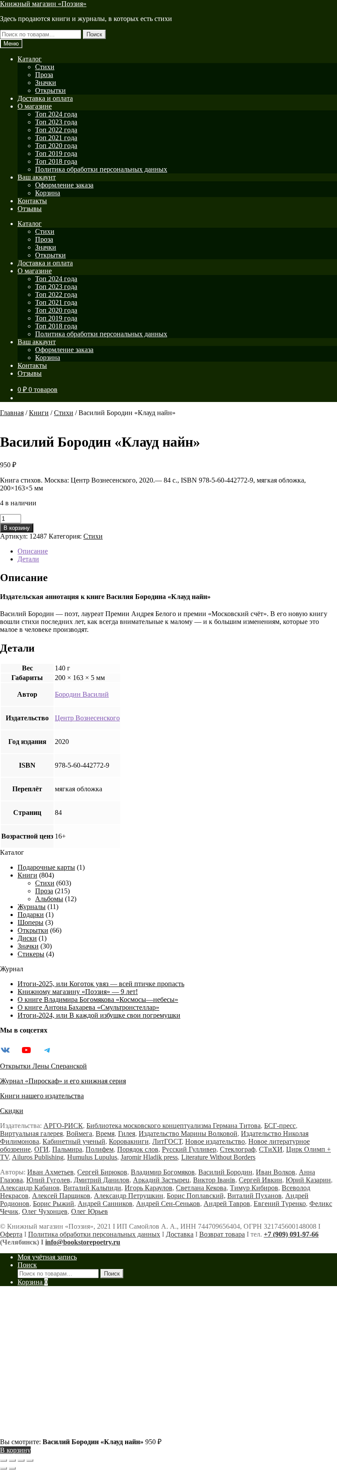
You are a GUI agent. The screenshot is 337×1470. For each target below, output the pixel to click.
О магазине (35, 106)
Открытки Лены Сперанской (43, 1066)
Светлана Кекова (201, 1188)
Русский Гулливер (189, 1149)
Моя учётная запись (47, 1257)
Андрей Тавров (227, 1203)
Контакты (32, 200)
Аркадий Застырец (161, 1180)
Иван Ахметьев (50, 1172)
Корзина (47, 193)
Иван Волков (275, 1172)
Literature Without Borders (218, 1157)
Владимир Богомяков (163, 1172)
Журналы (32, 906)
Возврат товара (222, 1234)
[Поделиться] (21, 1460)
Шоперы (30, 922)
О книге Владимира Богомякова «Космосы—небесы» (98, 999)
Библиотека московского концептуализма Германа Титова (173, 1125)
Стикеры (31, 954)
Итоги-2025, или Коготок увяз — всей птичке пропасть (101, 983)
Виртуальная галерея (31, 1133)
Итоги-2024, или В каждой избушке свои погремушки (99, 1015)
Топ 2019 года (56, 153)
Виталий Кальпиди (92, 1188)
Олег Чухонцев (45, 1211)
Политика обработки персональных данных (101, 169)
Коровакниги (129, 1141)
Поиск (94, 34)
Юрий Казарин (308, 1180)
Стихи (44, 67)
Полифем (100, 1149)
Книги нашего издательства (42, 1096)
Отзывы (30, 208)
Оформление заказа (64, 185)
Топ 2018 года (56, 161)
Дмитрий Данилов (101, 1180)
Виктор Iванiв (214, 1180)
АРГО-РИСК (63, 1125)
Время (105, 1133)
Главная (12, 412)
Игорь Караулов (148, 1188)
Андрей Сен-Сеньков (168, 1203)
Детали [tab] (28, 559)
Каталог (30, 59)
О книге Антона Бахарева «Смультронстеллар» (88, 1007)
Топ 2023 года (56, 122)
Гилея (126, 1133)
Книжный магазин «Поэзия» (43, 3)
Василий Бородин (225, 1172)
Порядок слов (137, 1149)
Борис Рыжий (53, 1203)
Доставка (180, 1234)
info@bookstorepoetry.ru (82, 1242)
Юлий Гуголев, (49, 1180)
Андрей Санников (105, 1203)
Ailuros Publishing (38, 1157)
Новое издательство (215, 1141)
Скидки (11, 1110)
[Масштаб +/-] (3, 1460)
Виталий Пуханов (254, 1195)
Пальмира (67, 1149)
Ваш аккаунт (37, 177)
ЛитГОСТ (167, 1141)
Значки (45, 82)
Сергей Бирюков (102, 1172)
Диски (27, 938)
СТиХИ (271, 1149)
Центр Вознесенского (87, 718)
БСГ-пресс (280, 1125)
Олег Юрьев (89, 1211)
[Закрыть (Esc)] (29, 1460)
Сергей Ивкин (260, 1180)
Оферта (11, 1234)
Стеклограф (237, 1149)
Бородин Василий (82, 694)
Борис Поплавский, (196, 1195)
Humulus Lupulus (92, 1157)
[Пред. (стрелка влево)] (3, 1468)
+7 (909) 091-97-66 (291, 1234)
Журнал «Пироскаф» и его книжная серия (63, 1081)
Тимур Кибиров (254, 1188)
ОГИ (41, 1149)
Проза (44, 74)
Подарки (31, 914)
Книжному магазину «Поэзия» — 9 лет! (78, 991)
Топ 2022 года (56, 130)
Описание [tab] (33, 551)
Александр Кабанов (30, 1188)
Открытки (50, 90)
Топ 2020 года (56, 145)
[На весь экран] (12, 1460)
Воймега (79, 1133)
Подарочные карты (46, 867)
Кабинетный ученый (74, 1141)
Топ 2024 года (56, 114)
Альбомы (49, 898)
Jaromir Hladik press (149, 1157)
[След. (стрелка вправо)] (12, 1468)
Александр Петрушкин (128, 1195)
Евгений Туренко (280, 1203)
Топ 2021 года (56, 137)
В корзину (17, 528)
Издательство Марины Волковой (188, 1133)
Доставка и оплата (45, 98)
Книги (39, 412)
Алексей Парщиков (61, 1195)
